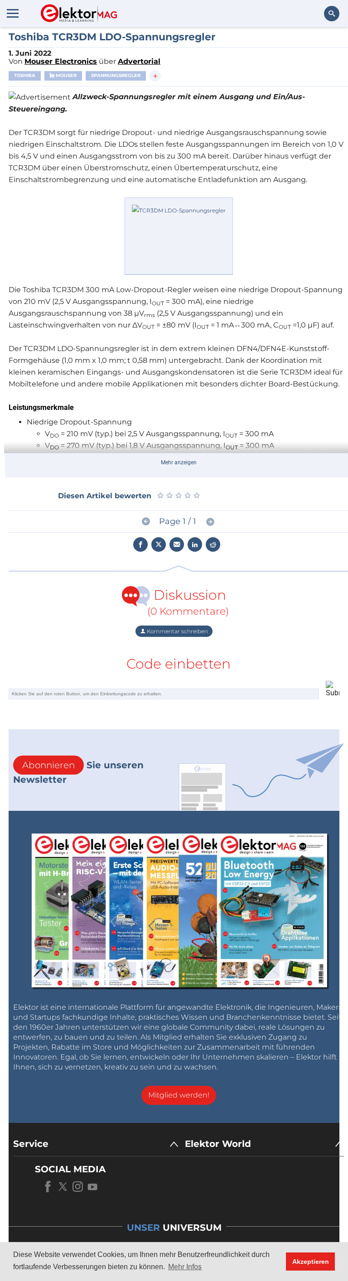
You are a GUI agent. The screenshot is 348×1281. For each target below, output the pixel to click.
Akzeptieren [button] (310, 1261)
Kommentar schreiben (176, 631)
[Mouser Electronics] (179, 235)
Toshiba (24, 75)
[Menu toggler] (12, 13)
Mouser (65, 75)
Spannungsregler (115, 75)
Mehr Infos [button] (185, 1267)
